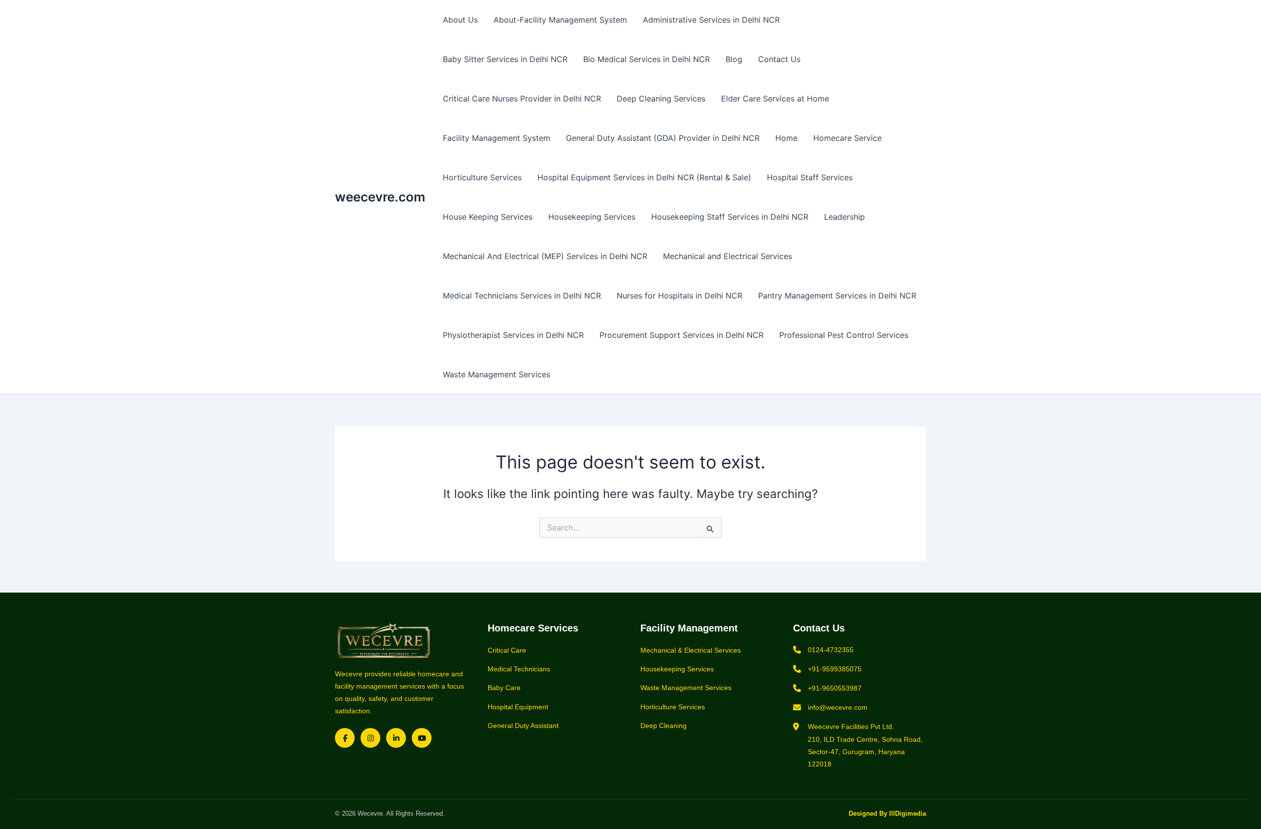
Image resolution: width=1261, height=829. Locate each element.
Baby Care (504, 688)
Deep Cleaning (663, 726)
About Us (460, 20)
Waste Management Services (496, 374)
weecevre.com (380, 196)
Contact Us (779, 59)
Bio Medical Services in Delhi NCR (646, 59)
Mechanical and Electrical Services (727, 256)
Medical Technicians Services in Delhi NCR (522, 295)
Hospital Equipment (518, 707)
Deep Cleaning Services (661, 98)
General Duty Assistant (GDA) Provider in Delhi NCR (663, 138)
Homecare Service (847, 138)
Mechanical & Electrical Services (690, 650)
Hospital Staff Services (810, 177)
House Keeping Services (487, 217)
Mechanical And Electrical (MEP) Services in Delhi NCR (545, 256)
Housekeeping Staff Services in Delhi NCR (729, 217)
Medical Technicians (519, 669)
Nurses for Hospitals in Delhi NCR (679, 295)
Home (786, 138)
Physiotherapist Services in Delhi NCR (513, 335)
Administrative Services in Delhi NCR (711, 20)
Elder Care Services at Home (775, 98)
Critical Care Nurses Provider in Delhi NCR (522, 98)
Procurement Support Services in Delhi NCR (681, 335)
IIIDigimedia (907, 813)
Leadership (844, 217)
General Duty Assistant (523, 726)
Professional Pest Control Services (843, 335)
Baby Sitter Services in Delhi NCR (505, 59)
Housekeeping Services (591, 217)
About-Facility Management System (560, 20)
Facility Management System (496, 138)
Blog (734, 59)
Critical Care (507, 650)
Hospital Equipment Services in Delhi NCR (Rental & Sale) (644, 177)
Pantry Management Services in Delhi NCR (837, 295)
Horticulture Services (482, 177)
